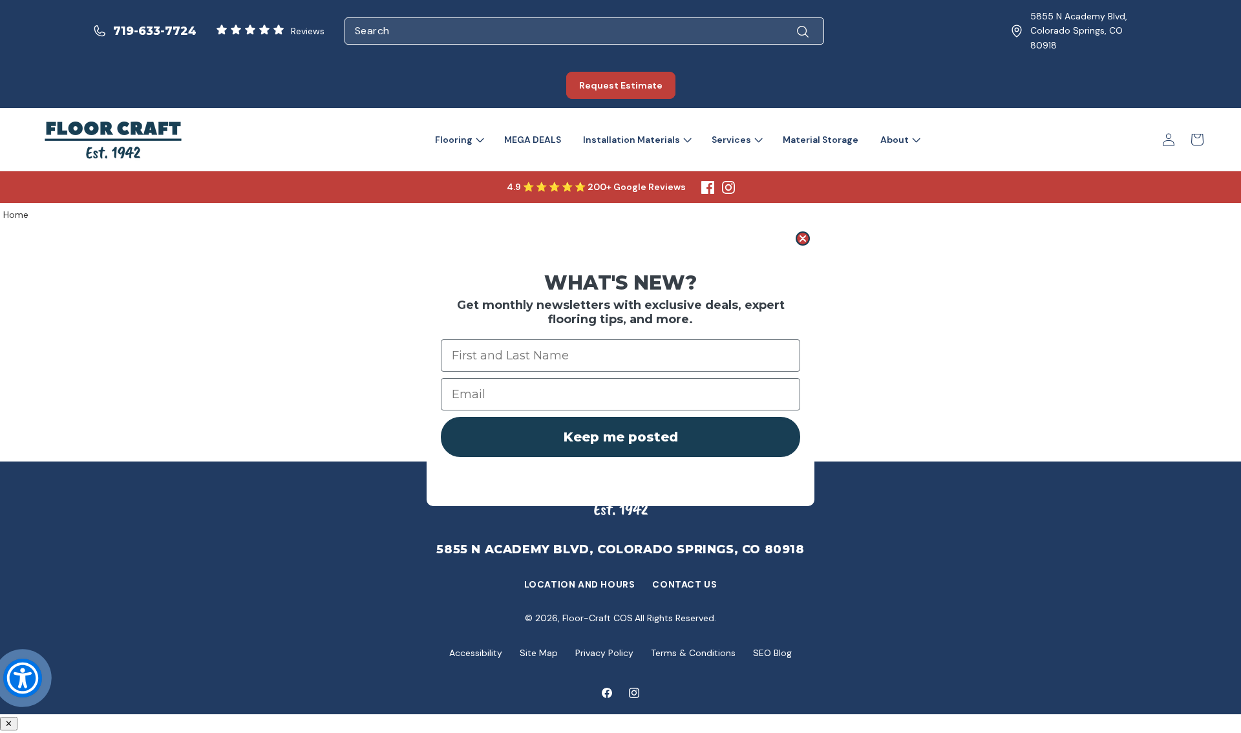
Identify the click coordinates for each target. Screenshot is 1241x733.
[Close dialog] (802, 238)
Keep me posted (621, 437)
